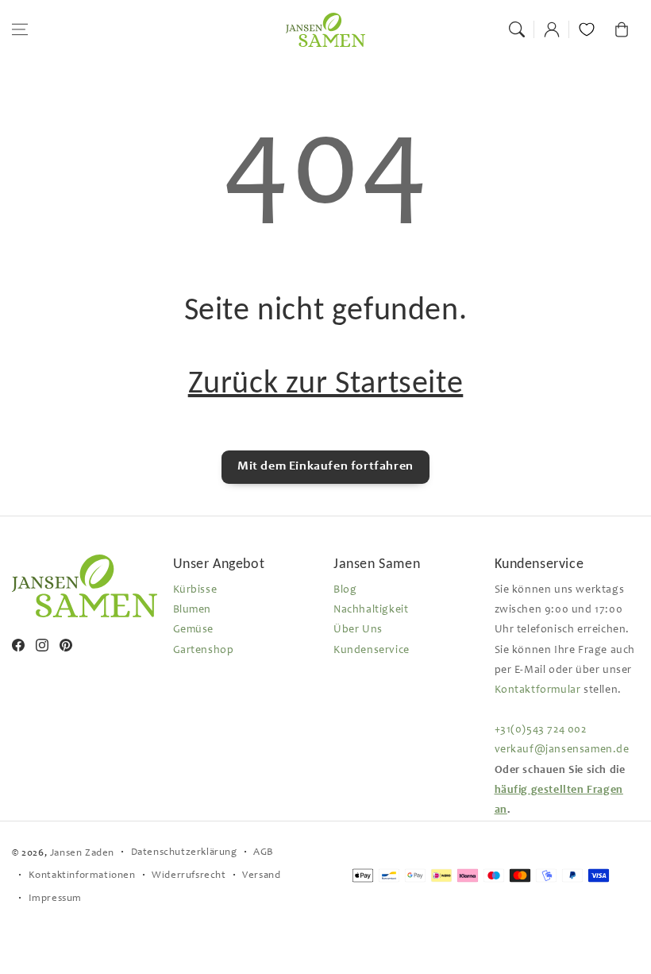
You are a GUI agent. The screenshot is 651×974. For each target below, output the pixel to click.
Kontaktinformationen (82, 876)
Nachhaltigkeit (370, 610)
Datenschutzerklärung (184, 853)
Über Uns (358, 630)
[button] (19, 29)
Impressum (55, 899)
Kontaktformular (538, 690)
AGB (263, 853)
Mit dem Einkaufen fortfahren (325, 466)
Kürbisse (195, 590)
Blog (344, 590)
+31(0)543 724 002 (541, 730)
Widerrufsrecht (188, 876)
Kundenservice (371, 650)
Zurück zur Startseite (326, 381)
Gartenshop (203, 650)
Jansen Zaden (82, 853)
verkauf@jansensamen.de (562, 750)
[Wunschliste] (586, 29)
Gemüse (193, 630)
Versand (261, 876)
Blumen (192, 610)
